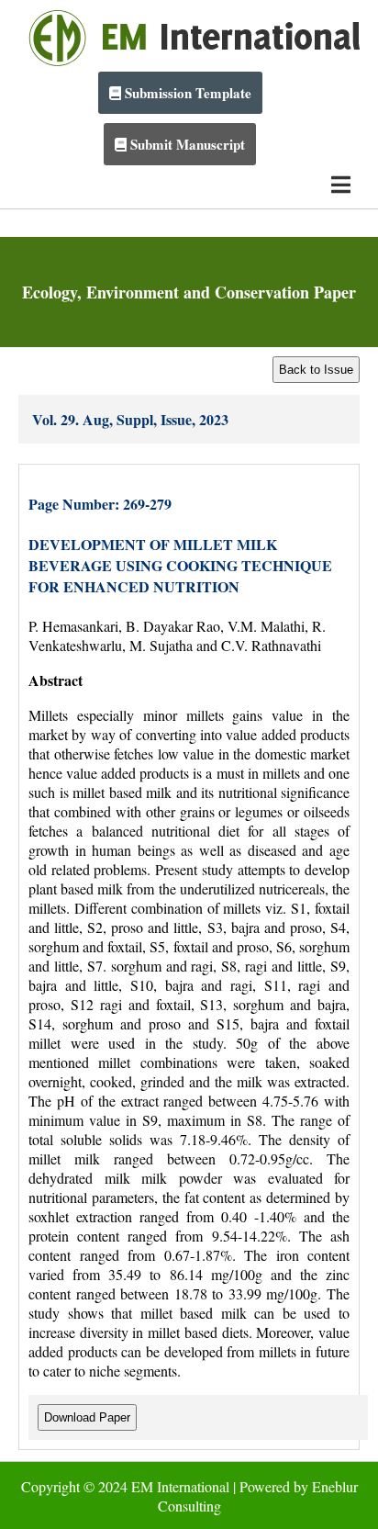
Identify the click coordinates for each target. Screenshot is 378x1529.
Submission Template (186, 93)
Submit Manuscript (186, 144)
